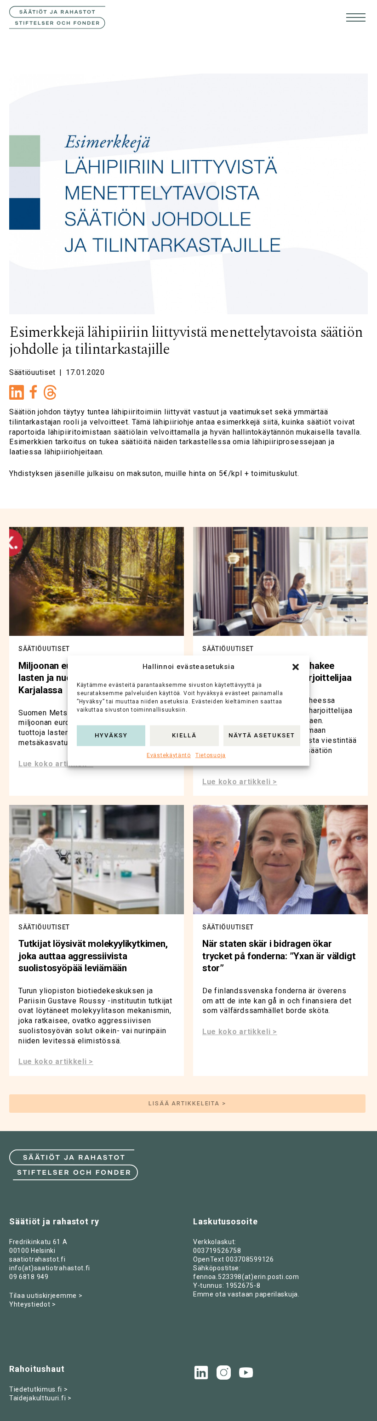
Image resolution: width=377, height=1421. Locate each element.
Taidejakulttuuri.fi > (40, 1398)
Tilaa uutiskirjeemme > (45, 1295)
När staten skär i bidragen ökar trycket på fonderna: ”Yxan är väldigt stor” (278, 956)
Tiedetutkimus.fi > (38, 1389)
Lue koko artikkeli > (55, 763)
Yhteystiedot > (32, 1304)
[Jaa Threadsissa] (50, 395)
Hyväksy (111, 735)
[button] (295, 666)
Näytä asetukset (261, 735)
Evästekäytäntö (169, 755)
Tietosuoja (210, 755)
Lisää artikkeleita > (187, 1103)
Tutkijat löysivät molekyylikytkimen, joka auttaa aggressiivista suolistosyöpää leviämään (93, 956)
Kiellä (184, 735)
